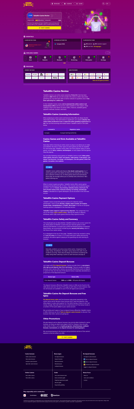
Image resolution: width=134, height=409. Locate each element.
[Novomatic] (99, 74)
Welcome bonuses (59, 361)
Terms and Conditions (89, 377)
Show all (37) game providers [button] (101, 80)
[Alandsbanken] (48, 77)
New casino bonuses (30, 359)
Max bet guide (58, 382)
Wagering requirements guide (61, 380)
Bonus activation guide (60, 377)
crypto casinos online (60, 212)
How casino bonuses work (61, 375)
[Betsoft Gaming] (85, 74)
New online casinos (30, 377)
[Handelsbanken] (55, 74)
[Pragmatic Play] (92, 74)
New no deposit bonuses (91, 362)
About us (86, 375)
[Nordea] (28, 74)
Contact (85, 380)
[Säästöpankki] (61, 74)
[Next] (109, 52)
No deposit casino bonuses (90, 356)
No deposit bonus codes (50, 299)
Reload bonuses (58, 363)
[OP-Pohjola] (48, 74)
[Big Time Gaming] (72, 77)
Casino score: (30, 20)
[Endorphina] (105, 77)
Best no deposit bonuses (91, 359)
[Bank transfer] (41, 74)
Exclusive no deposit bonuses (92, 364)
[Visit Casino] (30, 15)
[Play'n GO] (99, 77)
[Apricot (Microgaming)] (105, 74)
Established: (48, 20)
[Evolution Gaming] (85, 77)
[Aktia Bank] (55, 77)
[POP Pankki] (28, 77)
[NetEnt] (72, 74)
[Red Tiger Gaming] (92, 77)
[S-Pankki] (61, 77)
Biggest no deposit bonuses (90, 367)
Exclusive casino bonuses (31, 361)
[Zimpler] (35, 74)
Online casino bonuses (31, 356)
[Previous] (106, 52)
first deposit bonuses (59, 265)
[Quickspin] (79, 77)
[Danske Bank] (41, 77)
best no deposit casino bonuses (71, 312)
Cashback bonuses (59, 366)
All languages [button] (97, 46)
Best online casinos (30, 375)
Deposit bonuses (58, 359)
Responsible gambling (60, 385)
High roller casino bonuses (32, 363)
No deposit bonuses (59, 356)
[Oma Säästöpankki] (35, 77)
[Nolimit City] (79, 74)
